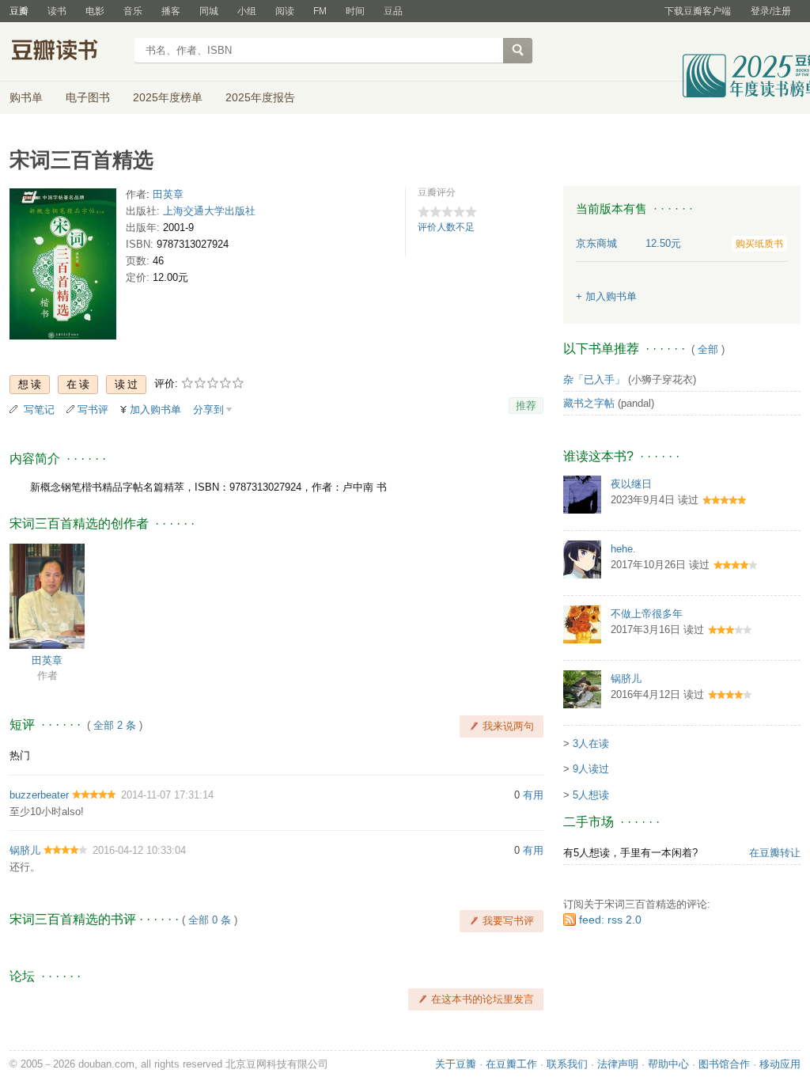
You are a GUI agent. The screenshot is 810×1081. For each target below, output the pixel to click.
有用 (533, 795)
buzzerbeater (39, 795)
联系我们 (567, 1064)
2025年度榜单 (167, 97)
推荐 (526, 406)
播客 (170, 11)
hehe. (623, 549)
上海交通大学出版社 (209, 211)
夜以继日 (631, 484)
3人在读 (591, 743)
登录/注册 (771, 11)
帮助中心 (668, 1064)
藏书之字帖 (589, 403)
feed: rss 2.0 (610, 919)
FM (320, 11)
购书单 (26, 97)
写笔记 (39, 409)
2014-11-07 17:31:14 (167, 795)
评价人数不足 (446, 227)
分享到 (208, 409)
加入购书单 (155, 409)
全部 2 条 (114, 725)
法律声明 (617, 1064)
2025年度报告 (260, 97)
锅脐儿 (24, 850)
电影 (94, 11)
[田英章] (47, 595)
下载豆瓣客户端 (697, 11)
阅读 (284, 11)
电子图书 (88, 97)
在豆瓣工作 (511, 1064)
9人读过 (591, 769)
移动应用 (780, 1064)
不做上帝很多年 (647, 614)
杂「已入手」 (594, 379)
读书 (56, 11)
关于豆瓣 (455, 1064)
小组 (246, 11)
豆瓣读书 (66, 52)
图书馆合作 (724, 1064)
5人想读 (591, 795)
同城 (208, 11)
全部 (708, 349)
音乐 (132, 11)
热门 (19, 755)
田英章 (168, 194)
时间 (355, 11)
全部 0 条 (209, 920)
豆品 (393, 11)
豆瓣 (18, 11)
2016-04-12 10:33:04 (139, 850)
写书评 (93, 409)
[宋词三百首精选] (62, 267)
